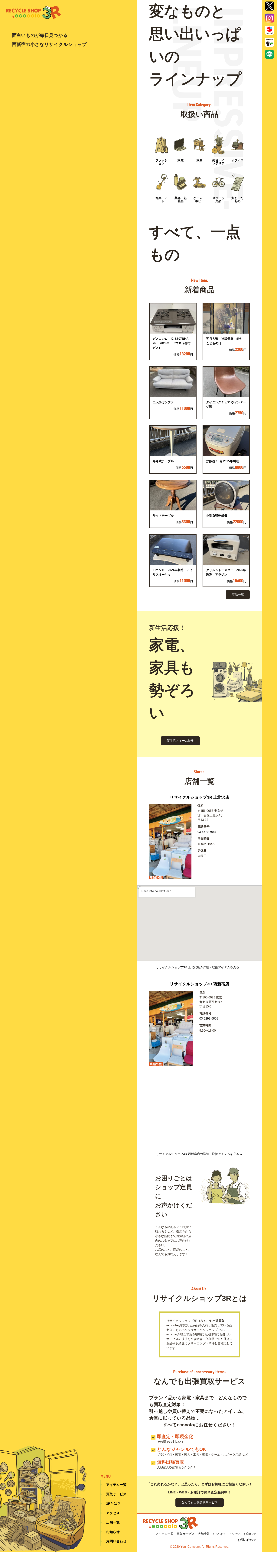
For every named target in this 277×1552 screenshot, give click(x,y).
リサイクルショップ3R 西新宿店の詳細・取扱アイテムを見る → (199, 1154)
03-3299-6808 (208, 1018)
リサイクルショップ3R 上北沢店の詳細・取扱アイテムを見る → (199, 967)
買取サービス (116, 1494)
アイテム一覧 (116, 1485)
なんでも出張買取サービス (199, 1502)
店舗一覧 (113, 1522)
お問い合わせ (116, 1541)
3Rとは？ (113, 1503)
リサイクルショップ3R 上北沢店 (199, 797)
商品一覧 (238, 594)
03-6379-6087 (206, 831)
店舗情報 (204, 1533)
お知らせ (113, 1532)
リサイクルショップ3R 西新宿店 (199, 984)
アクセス (113, 1513)
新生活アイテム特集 (180, 740)
